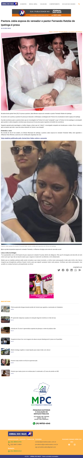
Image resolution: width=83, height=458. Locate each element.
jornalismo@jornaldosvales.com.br (46, 444)
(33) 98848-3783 (15, 442)
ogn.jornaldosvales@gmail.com (45, 447)
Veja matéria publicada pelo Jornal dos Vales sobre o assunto (24, 138)
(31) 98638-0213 (15, 451)
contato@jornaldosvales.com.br (45, 442)
